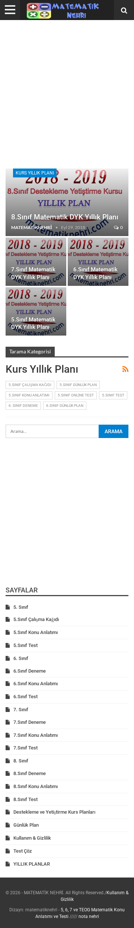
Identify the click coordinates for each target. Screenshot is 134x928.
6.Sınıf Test (25, 696)
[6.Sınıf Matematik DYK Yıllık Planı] (98, 261)
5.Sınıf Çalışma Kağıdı (30, 385)
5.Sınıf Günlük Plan (78, 385)
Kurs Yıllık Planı (35, 173)
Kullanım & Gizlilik (32, 838)
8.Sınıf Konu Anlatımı (35, 786)
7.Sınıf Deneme (29, 722)
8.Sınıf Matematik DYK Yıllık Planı (64, 217)
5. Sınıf (20, 607)
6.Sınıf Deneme (29, 671)
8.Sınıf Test (25, 799)
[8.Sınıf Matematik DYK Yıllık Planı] (67, 202)
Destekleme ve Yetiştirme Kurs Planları (54, 812)
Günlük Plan (26, 825)
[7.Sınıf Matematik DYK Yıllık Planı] (36, 261)
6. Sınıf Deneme (23, 405)
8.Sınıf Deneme (29, 773)
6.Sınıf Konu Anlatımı (35, 683)
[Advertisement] (67, 94)
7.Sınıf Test (25, 748)
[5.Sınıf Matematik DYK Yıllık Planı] (36, 311)
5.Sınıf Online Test (76, 395)
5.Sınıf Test (113, 395)
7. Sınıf (20, 709)
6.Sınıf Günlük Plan (64, 405)
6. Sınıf (20, 658)
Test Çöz (22, 851)
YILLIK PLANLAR (31, 864)
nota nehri (89, 916)
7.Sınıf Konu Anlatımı (35, 735)
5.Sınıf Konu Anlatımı (29, 395)
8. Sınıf (20, 761)
